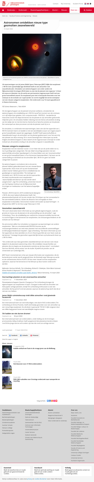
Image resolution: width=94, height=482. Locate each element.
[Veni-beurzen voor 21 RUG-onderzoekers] (7, 367)
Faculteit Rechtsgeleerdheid (79, 438)
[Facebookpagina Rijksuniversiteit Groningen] (48, 401)
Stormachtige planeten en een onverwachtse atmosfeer (24, 277)
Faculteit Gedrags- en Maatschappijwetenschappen (80, 423)
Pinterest (35, 335)
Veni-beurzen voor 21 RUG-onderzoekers (27, 364)
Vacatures (74, 415)
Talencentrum (29, 420)
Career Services (30, 432)
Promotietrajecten (7, 430)
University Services (77, 458)
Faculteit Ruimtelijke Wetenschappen (77, 442)
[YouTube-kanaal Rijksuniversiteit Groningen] (56, 401)
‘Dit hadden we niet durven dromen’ (16, 313)
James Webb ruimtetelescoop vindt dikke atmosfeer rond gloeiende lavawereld (28, 296)
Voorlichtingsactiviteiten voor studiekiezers (11, 413)
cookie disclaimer (41, 479)
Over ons (5, 16)
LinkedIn (25, 335)
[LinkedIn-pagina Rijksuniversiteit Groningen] (50, 401)
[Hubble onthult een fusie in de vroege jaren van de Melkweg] (7, 351)
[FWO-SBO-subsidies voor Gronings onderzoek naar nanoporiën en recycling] (7, 382)
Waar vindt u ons (76, 413)
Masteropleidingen (8, 420)
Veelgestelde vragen (8, 433)
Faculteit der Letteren (77, 431)
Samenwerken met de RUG (33, 422)
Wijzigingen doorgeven (55, 418)
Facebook (14, 335)
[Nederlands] (85, 3)
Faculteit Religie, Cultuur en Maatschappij (79, 428)
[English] (88, 3)
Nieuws (35, 16)
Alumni (50, 410)
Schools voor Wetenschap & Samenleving (33, 438)
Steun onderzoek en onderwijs (57, 421)
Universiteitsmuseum (31, 429)
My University (65, 4)
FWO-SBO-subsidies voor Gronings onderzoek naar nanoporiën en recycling (36, 380)
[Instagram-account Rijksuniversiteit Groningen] (54, 401)
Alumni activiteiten (54, 413)
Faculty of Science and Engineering (20, 16)
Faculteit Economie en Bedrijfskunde (78, 419)
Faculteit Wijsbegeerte (78, 445)
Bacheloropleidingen (8, 417)
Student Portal (78, 4)
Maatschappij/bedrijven (33, 410)
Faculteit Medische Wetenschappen (77, 435)
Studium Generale (30, 435)
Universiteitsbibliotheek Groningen (32, 413)
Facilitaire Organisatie (78, 460)
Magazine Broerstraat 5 (55, 415)
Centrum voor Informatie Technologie (32, 426)
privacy (29, 479)
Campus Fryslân (76, 455)
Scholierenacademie (8, 422)
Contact (55, 4)
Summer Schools (7, 425)
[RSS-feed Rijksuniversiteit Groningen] (52, 401)
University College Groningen (80, 452)
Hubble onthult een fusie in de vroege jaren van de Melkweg (34, 348)
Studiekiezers (7, 410)
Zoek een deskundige (31, 417)
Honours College (7, 428)
